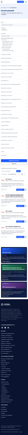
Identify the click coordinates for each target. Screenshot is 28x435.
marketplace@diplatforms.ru (8, 324)
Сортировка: (4, 174)
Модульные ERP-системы (7, 42)
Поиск (2, 22)
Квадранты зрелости (6, 401)
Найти (18, 171)
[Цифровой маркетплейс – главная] (2, 2)
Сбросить (14, 163)
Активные (3, 28)
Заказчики (3, 360)
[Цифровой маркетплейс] (14, 304)
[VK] (5, 327)
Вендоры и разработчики (7, 358)
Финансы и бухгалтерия (6, 47)
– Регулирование (5, 384)
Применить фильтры (14, 160)
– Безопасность (5, 392)
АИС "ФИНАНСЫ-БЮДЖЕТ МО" (13, 226)
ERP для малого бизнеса (7, 45)
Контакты (3, 417)
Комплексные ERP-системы (7, 41)
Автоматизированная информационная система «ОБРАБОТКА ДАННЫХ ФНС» (15, 195)
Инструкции (4, 409)
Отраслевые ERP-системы (7, 44)
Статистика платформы (6, 415)
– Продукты (4, 388)
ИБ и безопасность (5, 349)
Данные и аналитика (6, 343)
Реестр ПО (3, 372)
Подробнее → (20, 189)
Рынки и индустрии (5, 374)
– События (3, 394)
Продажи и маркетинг (6, 335)
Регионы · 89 (4, 364)
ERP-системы (4, 39)
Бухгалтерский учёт (6, 48)
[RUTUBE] (8, 327)
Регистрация (20, 1)
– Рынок (3, 386)
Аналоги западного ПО (6, 351)
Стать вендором (5, 376)
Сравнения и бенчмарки (7, 399)
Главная (4, 7)
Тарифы (3, 413)
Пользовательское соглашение (9, 431)
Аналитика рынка (5, 398)
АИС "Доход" (9, 179)
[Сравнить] (26, 190)
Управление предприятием (7, 38)
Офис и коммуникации (6, 347)
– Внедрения (4, 390)
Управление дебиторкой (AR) (7, 50)
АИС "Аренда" (9, 211)
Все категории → (5, 353)
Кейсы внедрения (5, 362)
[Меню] (26, 2)
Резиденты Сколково (6, 370)
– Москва (3, 366)
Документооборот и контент (8, 345)
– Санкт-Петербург (5, 368)
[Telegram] (2, 327)
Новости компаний (5, 396)
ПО (8, 7)
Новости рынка (4, 382)
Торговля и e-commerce (7, 337)
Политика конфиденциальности (10, 429)
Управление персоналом (7, 339)
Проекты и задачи (5, 341)
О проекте (3, 407)
